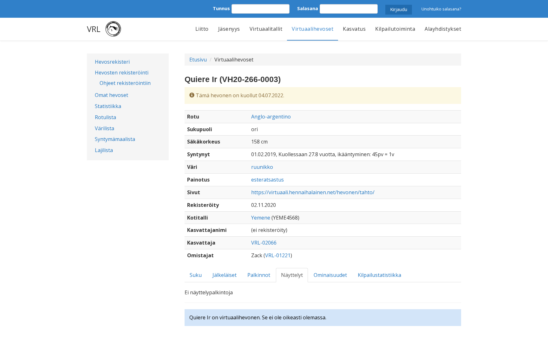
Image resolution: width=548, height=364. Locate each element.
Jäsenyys (229, 28)
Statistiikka (108, 106)
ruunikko (262, 166)
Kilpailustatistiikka (379, 274)
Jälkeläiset (224, 274)
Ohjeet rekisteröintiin (125, 83)
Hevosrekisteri (112, 61)
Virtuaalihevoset (312, 28)
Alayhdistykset (443, 28)
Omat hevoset (111, 95)
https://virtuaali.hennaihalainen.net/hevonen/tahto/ (313, 192)
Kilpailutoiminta (395, 28)
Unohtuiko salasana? (441, 9)
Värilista (104, 128)
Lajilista (104, 150)
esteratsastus (267, 179)
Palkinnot (258, 274)
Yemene (260, 217)
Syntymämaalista (115, 139)
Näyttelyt (292, 274)
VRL (94, 28)
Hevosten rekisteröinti (121, 72)
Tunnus (221, 8)
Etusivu (198, 59)
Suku (196, 274)
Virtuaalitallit (266, 28)
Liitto (202, 28)
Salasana (307, 8)
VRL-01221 (277, 255)
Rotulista (105, 117)
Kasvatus (354, 28)
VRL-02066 (264, 242)
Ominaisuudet (330, 274)
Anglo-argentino (271, 116)
